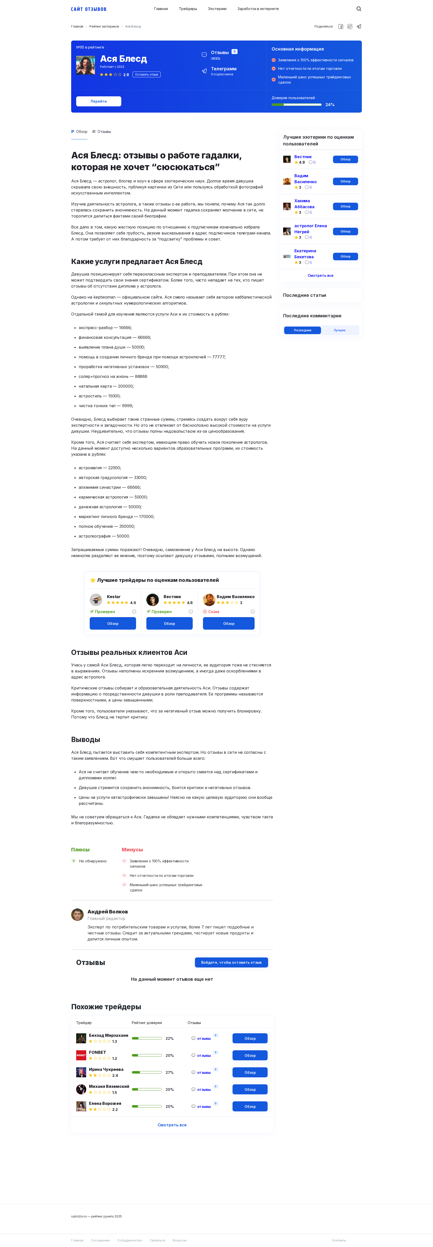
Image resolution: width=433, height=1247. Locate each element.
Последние (302, 330)
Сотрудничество (129, 1240)
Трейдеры (188, 9)
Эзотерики (217, 9)
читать (215, 58)
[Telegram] (359, 27)
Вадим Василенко (236, 596)
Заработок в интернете (258, 9)
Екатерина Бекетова (305, 253)
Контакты (339, 1240)
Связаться (157, 1240)
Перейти (98, 101)
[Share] (341, 27)
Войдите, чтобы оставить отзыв (231, 962)
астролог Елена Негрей (310, 228)
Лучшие (340, 330)
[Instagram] (350, 27)
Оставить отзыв (146, 74)
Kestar (114, 596)
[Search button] (359, 9)
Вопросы (179, 1240)
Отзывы (104, 131)
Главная (161, 9)
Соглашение (100, 1240)
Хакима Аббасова (304, 203)
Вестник (172, 596)
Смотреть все (172, 1124)
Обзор (81, 131)
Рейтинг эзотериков (104, 26)
